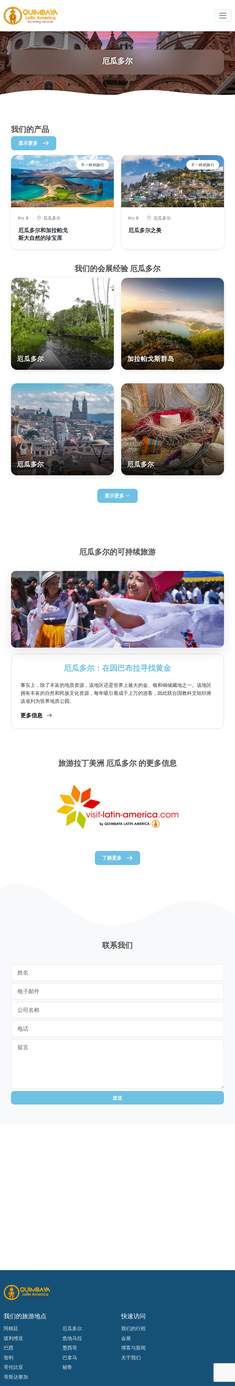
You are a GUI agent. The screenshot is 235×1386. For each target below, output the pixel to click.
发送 (117, 1098)
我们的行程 (133, 1328)
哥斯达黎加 (16, 1377)
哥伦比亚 (13, 1367)
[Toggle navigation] (222, 16)
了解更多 (112, 858)
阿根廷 (11, 1328)
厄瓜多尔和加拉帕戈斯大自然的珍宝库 (43, 234)
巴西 (8, 1348)
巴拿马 (69, 1357)
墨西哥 (69, 1348)
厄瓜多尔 (72, 1328)
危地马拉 (72, 1338)
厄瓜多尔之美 (145, 230)
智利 (8, 1357)
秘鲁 (67, 1367)
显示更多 (28, 143)
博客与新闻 (133, 1348)
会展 (126, 1338)
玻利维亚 (13, 1338)
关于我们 (131, 1357)
